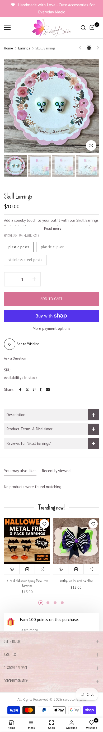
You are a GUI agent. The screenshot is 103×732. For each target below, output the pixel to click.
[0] (92, 28)
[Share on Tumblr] (41, 389)
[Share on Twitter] (27, 389)
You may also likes (20, 470)
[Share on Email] (48, 389)
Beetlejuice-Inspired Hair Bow (76, 580)
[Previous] (12, 106)
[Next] (91, 106)
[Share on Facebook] (20, 389)
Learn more (29, 630)
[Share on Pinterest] (34, 389)
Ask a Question (15, 358)
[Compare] (42, 569)
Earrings (24, 48)
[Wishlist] (44, 523)
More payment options (51, 328)
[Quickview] (12, 569)
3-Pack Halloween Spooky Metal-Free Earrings (27, 583)
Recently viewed (56, 470)
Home (8, 48)
